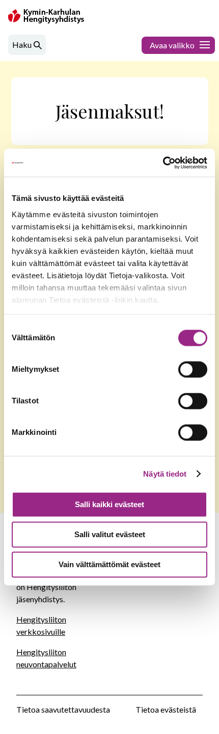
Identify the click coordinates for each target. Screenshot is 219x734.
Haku (22, 44)
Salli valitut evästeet (109, 534)
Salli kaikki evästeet (109, 504)
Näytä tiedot (164, 473)
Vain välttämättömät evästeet (109, 564)
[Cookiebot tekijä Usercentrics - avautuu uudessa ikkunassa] (162, 162)
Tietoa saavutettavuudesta (63, 709)
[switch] (192, 369)
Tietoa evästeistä (165, 709)
